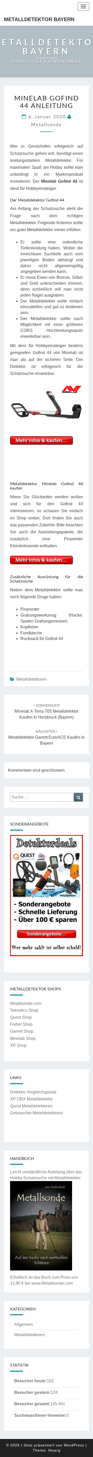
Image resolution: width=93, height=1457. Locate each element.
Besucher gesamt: (32, 1404)
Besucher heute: (30, 1381)
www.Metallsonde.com (52, 1283)
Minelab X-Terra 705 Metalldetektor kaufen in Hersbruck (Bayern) (46, 711)
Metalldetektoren (31, 679)
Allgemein (23, 1324)
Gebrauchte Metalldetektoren (36, 1113)
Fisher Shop (21, 1024)
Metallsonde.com (25, 1003)
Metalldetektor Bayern (39, 19)
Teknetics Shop (24, 1010)
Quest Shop (21, 1017)
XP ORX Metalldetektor (31, 1099)
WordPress (74, 1445)
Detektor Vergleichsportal (33, 1092)
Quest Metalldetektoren (31, 1106)
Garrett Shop (21, 1031)
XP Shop (18, 1045)
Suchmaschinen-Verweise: (40, 1415)
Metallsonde (46, 125)
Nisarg (54, 1450)
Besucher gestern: (32, 1392)
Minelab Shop (23, 1038)
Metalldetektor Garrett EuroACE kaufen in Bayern (46, 737)
